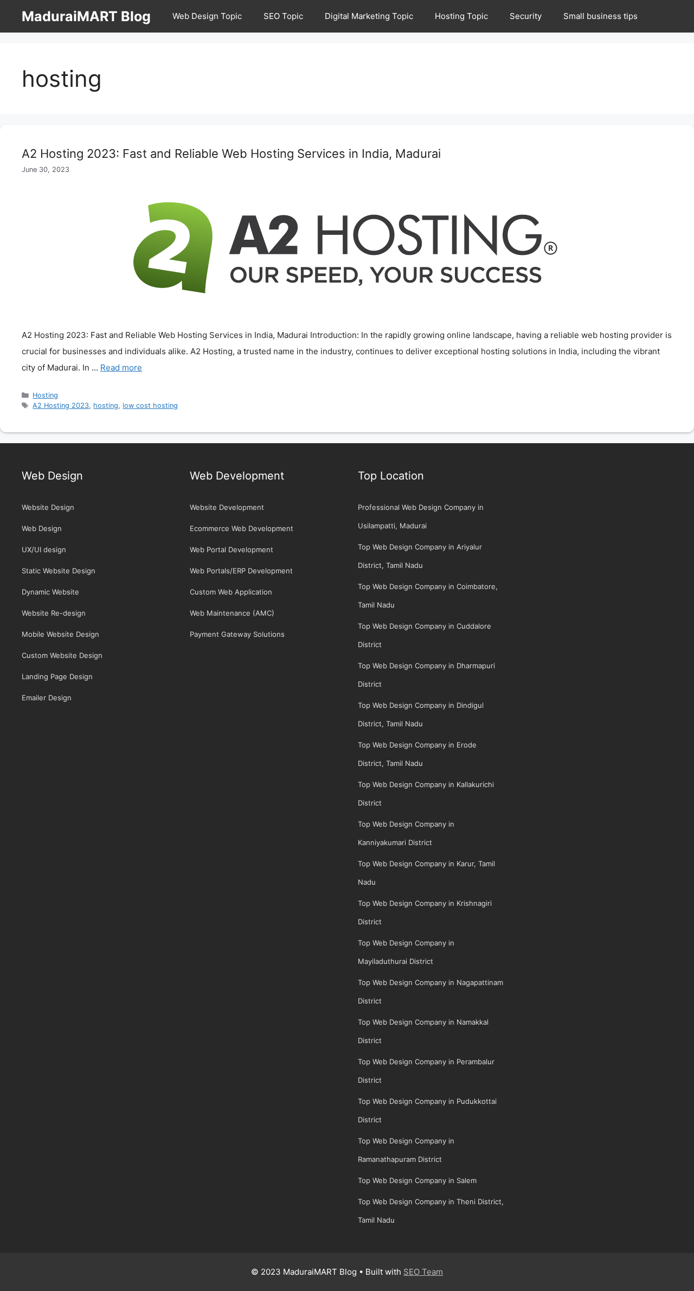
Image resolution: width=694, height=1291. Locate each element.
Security (526, 16)
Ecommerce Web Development (241, 528)
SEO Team (423, 1272)
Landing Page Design (57, 676)
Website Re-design (54, 613)
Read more (121, 367)
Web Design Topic (207, 16)
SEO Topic (283, 16)
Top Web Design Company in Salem (417, 1180)
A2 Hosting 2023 (61, 405)
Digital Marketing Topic (369, 16)
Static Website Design (58, 570)
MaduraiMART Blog (86, 16)
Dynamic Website (50, 591)
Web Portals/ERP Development (241, 570)
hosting (105, 405)
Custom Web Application (231, 591)
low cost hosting (150, 405)
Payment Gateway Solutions (237, 634)
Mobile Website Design (60, 634)
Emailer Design (47, 697)
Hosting (45, 395)
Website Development (227, 507)
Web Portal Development (231, 549)
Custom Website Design (62, 655)
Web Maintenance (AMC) (232, 613)
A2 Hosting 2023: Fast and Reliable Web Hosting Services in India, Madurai (231, 153)
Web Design (42, 528)
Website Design (48, 507)
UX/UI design (44, 549)
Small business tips (600, 16)
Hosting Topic (461, 16)
